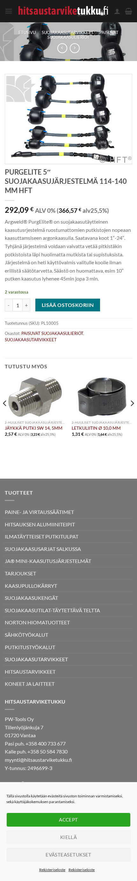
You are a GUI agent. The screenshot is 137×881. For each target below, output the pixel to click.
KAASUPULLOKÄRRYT (31, 586)
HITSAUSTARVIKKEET (30, 672)
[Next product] (62, 48)
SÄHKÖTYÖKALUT (26, 635)
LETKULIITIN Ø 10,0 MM (96, 428)
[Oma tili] (117, 11)
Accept (68, 819)
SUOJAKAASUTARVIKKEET (68, 32)
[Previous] (5, 416)
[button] (8, 11)
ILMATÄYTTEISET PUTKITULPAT (41, 536)
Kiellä (68, 837)
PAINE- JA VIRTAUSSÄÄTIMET (39, 512)
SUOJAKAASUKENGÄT (31, 598)
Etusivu (27, 32)
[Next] (132, 416)
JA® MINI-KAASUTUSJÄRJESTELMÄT (48, 561)
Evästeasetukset (68, 854)
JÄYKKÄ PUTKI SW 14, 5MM (33, 428)
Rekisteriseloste (52, 869)
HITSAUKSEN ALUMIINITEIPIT (40, 524)
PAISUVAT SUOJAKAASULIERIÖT (83, 35)
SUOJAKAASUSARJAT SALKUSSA (43, 549)
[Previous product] (75, 48)
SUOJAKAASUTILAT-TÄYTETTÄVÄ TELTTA (52, 610)
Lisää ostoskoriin (68, 305)
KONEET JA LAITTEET (29, 684)
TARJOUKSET (20, 573)
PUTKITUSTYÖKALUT (30, 647)
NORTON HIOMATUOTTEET (37, 622)
